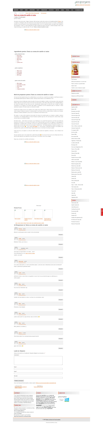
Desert (21, 10)
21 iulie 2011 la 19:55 (22, 285)
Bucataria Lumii (74, 111)
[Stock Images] (74, 74)
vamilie (42, 223)
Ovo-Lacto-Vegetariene (76, 147)
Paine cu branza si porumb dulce (78, 83)
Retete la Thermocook (75, 168)
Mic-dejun (73, 144)
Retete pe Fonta (74, 170)
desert (22, 223)
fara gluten (45, 400)
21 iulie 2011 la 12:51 (22, 249)
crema (19, 223)
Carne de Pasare (74, 119)
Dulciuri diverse (74, 138)
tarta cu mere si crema (30, 253)
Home (14, 2)
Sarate (26, 10)
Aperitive (73, 107)
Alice (20, 293)
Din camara (73, 136)
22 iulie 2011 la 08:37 (22, 295)
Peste (72, 155)
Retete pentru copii (75, 172)
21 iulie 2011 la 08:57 (22, 230)
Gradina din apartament (76, 217)
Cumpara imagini (47, 2)
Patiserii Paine (74, 153)
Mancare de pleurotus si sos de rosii (78, 81)
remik (20, 238)
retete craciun (74, 159)
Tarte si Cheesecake (35, 13)
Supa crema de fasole (38, 386)
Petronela (21, 261)
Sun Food (47, 407)
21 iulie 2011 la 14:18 (22, 262)
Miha (20, 284)
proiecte (45, 403)
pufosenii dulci (50, 403)
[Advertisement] (80, 33)
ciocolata (38, 397)
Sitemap (54, 2)
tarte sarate (40, 408)
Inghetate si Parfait (75, 140)
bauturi (47, 395)
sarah (20, 272)
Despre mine (20, 2)
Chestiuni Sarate (74, 128)
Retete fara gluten (75, 163)
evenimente (39, 400)
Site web (15, 375)
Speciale (67, 10)
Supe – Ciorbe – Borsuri (76, 184)
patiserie (48, 402)
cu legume (46, 397)
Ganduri (73, 215)
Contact (59, 2)
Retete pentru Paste (75, 174)
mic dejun (38, 402)
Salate (38, 10)
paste (45, 402)
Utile (72, 10)
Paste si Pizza (74, 149)
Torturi (72, 191)
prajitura (41, 403)
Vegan (72, 195)
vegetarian (49, 408)
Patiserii (73, 151)
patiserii (52, 402)
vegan (45, 408)
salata (42, 407)
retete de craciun (45, 405)
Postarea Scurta (74, 221)
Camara (62, 10)
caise (16, 223)
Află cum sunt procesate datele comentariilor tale (46, 382)
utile (43, 408)
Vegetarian (73, 197)
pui (54, 403)
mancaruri (45, 401)
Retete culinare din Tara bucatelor (53, 419)
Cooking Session (74, 209)
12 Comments (43, 13)
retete (30, 13)
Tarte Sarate (73, 186)
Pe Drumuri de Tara (79, 10)
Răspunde (60, 234)
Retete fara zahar (74, 165)
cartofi (53, 396)
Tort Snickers (74, 79)
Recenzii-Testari (74, 223)
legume (41, 401)
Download (39, 2)
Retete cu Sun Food (75, 161)
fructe (28, 223)
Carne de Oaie (74, 117)
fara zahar (49, 400)
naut (42, 402)
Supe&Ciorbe (32, 10)
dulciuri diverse (53, 399)
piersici (37, 403)
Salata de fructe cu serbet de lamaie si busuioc (20, 387)
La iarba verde (74, 142)
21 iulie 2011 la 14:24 (22, 274)
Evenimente (33, 2)
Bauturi (57, 10)
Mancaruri (16, 10)
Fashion (73, 213)
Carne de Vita (74, 123)
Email (15, 371)
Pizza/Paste (51, 10)
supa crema (53, 407)
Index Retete (27, 2)
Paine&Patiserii (44, 10)
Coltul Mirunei (74, 207)
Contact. (20, 413)
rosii (40, 407)
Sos (72, 182)
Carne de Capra (74, 113)
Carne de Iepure (74, 115)
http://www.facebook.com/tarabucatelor (22, 416)
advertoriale (38, 395)
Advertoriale (73, 202)
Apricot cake (74, 85)
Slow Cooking (74, 180)
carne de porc (43, 396)
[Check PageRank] (62, 396)
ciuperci (42, 397)
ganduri (52, 400)
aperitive (43, 395)
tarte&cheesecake (37, 223)
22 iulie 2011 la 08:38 (22, 314)
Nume (15, 366)
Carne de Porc (74, 121)
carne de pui (49, 396)
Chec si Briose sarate (75, 126)
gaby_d (20, 332)
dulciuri (24, 223)
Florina (59, 21)
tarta (32, 223)
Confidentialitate (67, 2)
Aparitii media (74, 204)
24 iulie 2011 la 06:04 (22, 334)
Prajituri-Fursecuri (75, 157)
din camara (43, 399)
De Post (73, 132)
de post (52, 398)
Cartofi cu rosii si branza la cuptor (78, 87)
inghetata (38, 401)
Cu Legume (73, 130)
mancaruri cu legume (52, 401)
